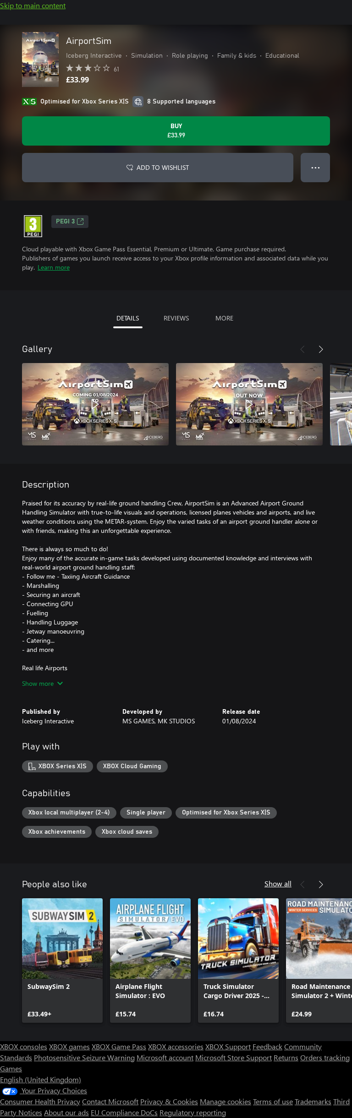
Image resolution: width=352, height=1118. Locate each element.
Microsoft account (165, 1057)
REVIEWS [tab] (176, 318)
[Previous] (302, 349)
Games (11, 1068)
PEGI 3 (65, 221)
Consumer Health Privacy (40, 1101)
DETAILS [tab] (127, 318)
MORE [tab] (224, 318)
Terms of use (273, 1101)
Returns (286, 1057)
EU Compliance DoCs (124, 1112)
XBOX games (69, 1046)
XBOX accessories (176, 1046)
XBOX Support (228, 1046)
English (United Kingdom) (40, 1079)
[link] (62, 960)
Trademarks (313, 1101)
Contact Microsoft (110, 1101)
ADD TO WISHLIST (163, 167)
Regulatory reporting (193, 1112)
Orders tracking (325, 1057)
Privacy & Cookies (169, 1101)
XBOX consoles (23, 1046)
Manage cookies (225, 1101)
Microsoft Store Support (233, 1057)
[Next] (321, 349)
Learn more (54, 267)
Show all (278, 883)
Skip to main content (33, 5)
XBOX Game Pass (119, 1046)
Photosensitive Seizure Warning (84, 1057)
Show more (38, 683)
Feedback (267, 1046)
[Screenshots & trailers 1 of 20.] (95, 404)
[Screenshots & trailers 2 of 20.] (249, 404)
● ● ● (315, 167)
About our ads (66, 1112)
